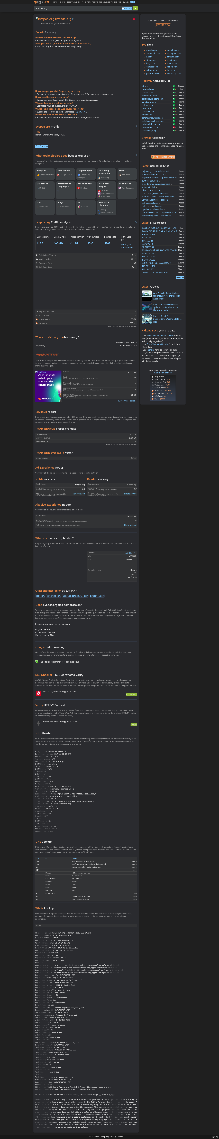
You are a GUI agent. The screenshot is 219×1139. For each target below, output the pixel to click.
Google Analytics (46, 175)
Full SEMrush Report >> (127, 401)
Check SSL (131, 694)
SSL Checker (59, 675)
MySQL (42, 188)
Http (43, 733)
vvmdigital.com (149, 102)
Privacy (113, 1137)
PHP (61, 191)
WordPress (43, 206)
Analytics (42, 170)
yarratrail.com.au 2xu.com (155, 200)
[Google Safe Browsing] (36, 661)
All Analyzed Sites (96, 1137)
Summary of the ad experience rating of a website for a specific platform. (66, 473)
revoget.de (147, 115)
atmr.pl (145, 86)
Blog (107, 1137)
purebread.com (54, 596)
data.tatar (146, 108)
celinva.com (147, 105)
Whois (44, 908)
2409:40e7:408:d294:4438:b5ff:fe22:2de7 (161, 228)
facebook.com (153, 53)
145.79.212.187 (148, 266)
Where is (54, 538)
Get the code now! (163, 373)
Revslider (84, 188)
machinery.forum (149, 96)
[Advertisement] (86, 69)
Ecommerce (125, 184)
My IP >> (180, 278)
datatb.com (147, 92)
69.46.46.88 (147, 237)
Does (58, 605)
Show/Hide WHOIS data (157, 344)
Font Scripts (64, 170)
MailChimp (105, 178)
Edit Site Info (42, 146)
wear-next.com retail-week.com (158, 196)
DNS (43, 841)
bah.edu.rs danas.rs (152, 206)
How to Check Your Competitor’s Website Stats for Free (167, 319)
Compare (128, 8)
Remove (150, 350)
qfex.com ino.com (151, 190)
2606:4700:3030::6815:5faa (155, 272)
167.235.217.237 (149, 256)
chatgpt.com (152, 67)
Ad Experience (49, 467)
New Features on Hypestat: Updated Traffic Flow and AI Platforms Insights (165, 307)
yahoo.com (172, 67)
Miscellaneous (85, 184)
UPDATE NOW (163, 25)
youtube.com (173, 50)
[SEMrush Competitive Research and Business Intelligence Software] (47, 355)
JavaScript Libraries (104, 204)
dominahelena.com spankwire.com (159, 212)
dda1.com (40, 596)
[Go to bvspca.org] (73, 19)
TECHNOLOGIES (123, 2)
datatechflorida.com (151, 124)
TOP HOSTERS (86, 2)
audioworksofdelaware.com (75, 596)
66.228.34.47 (80, 112)
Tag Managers (85, 170)
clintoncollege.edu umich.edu (156, 216)
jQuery (103, 209)
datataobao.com (150, 127)
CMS (39, 202)
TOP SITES (62, 2)
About (120, 1137)
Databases (42, 184)
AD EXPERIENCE (97, 2)
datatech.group (149, 130)
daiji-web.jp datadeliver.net (155, 171)
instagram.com (174, 53)
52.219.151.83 (148, 247)
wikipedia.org (152, 70)
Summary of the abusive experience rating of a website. (59, 510)
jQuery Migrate (107, 212)
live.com (171, 70)
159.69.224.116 (148, 234)
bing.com (150, 63)
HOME (55, 2)
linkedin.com (172, 63)
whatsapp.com (174, 73)
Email (121, 170)
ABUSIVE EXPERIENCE (110, 2)
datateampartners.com (152, 121)
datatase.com (148, 111)
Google (50, 647)
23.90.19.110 (147, 244)
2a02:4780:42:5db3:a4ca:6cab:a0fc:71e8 (161, 231)
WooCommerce (107, 193)
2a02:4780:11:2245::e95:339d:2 (156, 263)
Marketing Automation (105, 172)
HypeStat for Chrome (165, 157)
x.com (149, 57)
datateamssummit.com (152, 118)
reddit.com (172, 60)
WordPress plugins (104, 185)
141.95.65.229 (148, 269)
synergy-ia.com (97, 596)
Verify (50, 705)
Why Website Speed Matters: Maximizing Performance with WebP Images (166, 296)
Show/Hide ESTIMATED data (160, 336)
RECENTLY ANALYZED (73, 2)
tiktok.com (151, 60)
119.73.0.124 (147, 241)
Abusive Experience (53, 504)
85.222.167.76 (148, 253)
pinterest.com (152, 73)
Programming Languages (64, 185)
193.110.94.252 (148, 260)
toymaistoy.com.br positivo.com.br (159, 177)
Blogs (60, 202)
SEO (80, 202)
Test (135, 725)
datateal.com (148, 89)
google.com (151, 50)
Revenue (45, 412)
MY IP (132, 2)
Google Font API (67, 175)
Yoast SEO (105, 196)
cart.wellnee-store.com (152, 99)
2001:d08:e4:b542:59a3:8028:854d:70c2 (161, 250)
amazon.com (173, 57)
